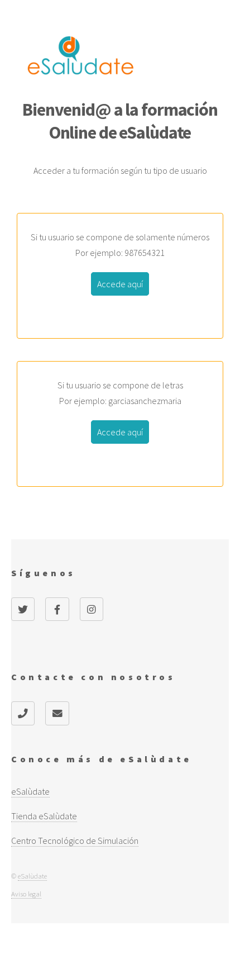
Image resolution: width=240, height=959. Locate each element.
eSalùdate (32, 875)
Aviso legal (26, 893)
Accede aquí (120, 283)
